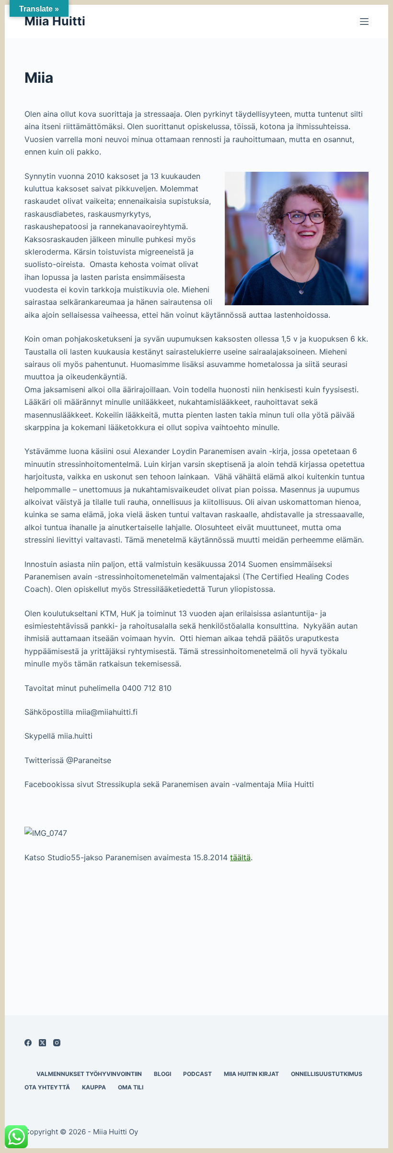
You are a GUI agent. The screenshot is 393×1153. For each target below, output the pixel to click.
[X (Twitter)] (42, 1042)
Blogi (162, 1073)
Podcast (197, 1073)
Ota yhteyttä (47, 1087)
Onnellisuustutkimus (326, 1073)
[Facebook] (28, 1042)
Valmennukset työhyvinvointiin (89, 1073)
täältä (240, 857)
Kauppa (94, 1087)
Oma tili (130, 1087)
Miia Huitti (54, 21)
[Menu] (364, 21)
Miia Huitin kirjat (251, 1073)
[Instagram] (56, 1042)
